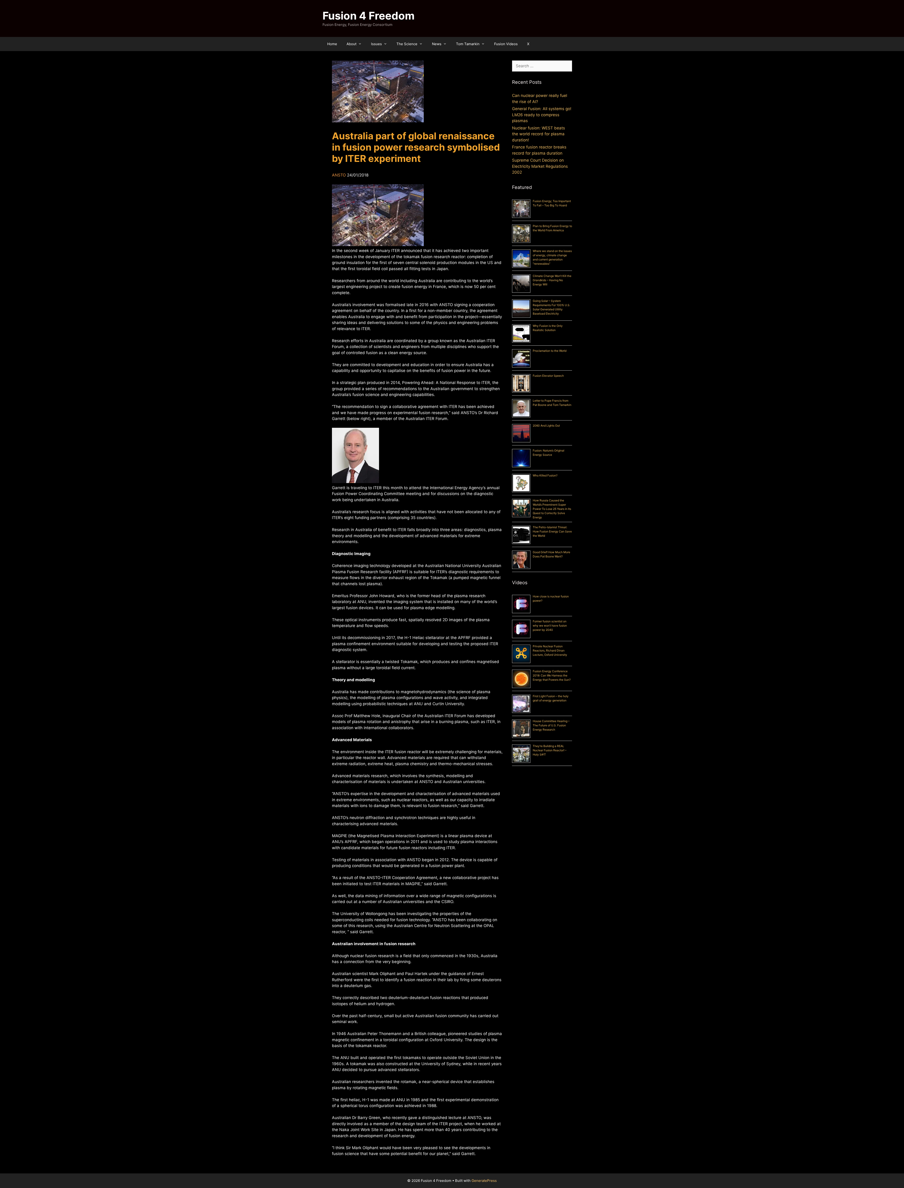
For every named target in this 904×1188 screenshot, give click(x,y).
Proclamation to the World (549, 350)
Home (332, 44)
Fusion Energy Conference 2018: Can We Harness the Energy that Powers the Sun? (552, 675)
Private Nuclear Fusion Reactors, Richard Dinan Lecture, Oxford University (550, 650)
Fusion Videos (506, 44)
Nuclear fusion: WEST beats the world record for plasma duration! (538, 134)
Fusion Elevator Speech (548, 375)
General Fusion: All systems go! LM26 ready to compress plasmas (541, 114)
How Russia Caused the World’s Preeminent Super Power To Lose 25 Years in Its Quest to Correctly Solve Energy (552, 509)
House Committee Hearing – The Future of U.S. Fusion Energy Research (551, 725)
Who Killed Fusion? (545, 475)
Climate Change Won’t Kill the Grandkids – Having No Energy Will (552, 280)
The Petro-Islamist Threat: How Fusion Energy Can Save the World (552, 531)
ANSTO (339, 175)
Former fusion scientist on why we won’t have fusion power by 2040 (550, 626)
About (351, 44)
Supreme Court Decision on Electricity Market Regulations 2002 (540, 166)
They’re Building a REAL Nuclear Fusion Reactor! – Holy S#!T (549, 750)
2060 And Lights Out (546, 425)
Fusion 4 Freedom (369, 15)
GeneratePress (484, 1180)
